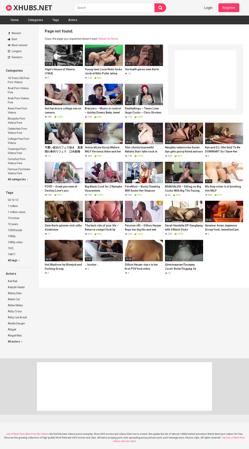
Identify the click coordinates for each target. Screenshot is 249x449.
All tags (13, 260)
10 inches (13, 218)
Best (14, 39)
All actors (14, 341)
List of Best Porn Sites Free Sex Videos (27, 433)
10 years (13, 224)
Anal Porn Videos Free (18, 90)
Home (15, 20)
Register (228, 8)
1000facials (15, 230)
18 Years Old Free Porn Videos (18, 80)
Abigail (12, 329)
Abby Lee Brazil (17, 317)
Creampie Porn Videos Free (17, 151)
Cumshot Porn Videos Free (16, 161)
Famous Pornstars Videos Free (19, 171)
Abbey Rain (15, 293)
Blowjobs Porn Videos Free (16, 120)
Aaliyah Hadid (16, 287)
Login (208, 8)
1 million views (16, 212)
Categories (35, 20)
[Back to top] (236, 437)
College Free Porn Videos (18, 140)
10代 (11, 248)
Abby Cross (15, 311)
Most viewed (19, 45)
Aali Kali (12, 281)
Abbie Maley (15, 305)
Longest (16, 51)
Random (16, 57)
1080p (12, 236)
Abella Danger (16, 323)
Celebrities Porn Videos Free (17, 130)
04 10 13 (13, 200)
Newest (16, 33)
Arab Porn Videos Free (18, 100)
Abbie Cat (14, 299)
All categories (17, 179)
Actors (72, 20)
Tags (55, 20)
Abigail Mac (15, 335)
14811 (12, 254)
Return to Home (108, 38)
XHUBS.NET (32, 7)
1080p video (15, 242)
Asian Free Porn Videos (17, 110)
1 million (13, 206)
